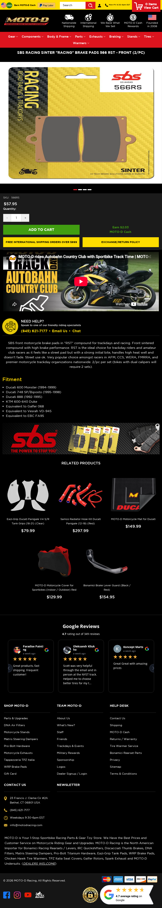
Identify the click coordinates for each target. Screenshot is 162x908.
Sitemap (115, 766)
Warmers (80, 43)
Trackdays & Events (70, 746)
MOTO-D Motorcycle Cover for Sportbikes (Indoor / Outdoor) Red (54, 587)
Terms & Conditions (123, 773)
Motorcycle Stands (17, 732)
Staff (60, 732)
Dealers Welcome (39, 863)
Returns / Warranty (123, 739)
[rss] (40, 895)
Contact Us (117, 718)
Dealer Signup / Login (72, 773)
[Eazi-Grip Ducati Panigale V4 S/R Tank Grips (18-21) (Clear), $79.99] (28, 495)
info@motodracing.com (26, 825)
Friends (62, 739)
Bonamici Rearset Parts (126, 752)
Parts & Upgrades (16, 718)
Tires (147, 36)
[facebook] (6, 895)
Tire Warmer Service (124, 746)
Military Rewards (68, 752)
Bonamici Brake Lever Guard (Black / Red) (107, 587)
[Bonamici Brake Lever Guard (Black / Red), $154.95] (107, 562)
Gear (11, 36)
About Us (63, 718)
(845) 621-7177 (119, 5)
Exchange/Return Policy (120, 242)
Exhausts (96, 36)
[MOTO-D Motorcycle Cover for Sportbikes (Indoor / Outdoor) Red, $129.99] (54, 562)
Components (31, 36)
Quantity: (9, 208)
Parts (79, 36)
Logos (61, 766)
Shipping (116, 725)
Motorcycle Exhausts (18, 752)
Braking (115, 36)
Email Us (59, 331)
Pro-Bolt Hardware (17, 746)
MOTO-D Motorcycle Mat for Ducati (133, 519)
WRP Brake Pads (15, 766)
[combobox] (77, 5)
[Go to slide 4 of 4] (88, 189)
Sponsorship (65, 759)
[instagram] (17, 895)
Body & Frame (58, 36)
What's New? (66, 725)
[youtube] (27, 895)
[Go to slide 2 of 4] (79, 189)
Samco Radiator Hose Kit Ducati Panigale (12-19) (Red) (80, 521)
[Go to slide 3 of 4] (84, 189)
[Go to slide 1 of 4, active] (74, 189)
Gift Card (10, 773)
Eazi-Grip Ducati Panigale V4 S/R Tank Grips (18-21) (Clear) (28, 521)
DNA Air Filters (14, 725)
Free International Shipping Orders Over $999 (41, 242)
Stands (132, 36)
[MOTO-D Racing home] (27, 20)
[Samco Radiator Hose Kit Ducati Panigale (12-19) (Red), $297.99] (80, 495)
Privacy (115, 759)
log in (99, 5)
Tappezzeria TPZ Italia (19, 759)
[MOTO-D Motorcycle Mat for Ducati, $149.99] (133, 495)
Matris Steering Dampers (21, 739)
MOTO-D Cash (120, 732)
